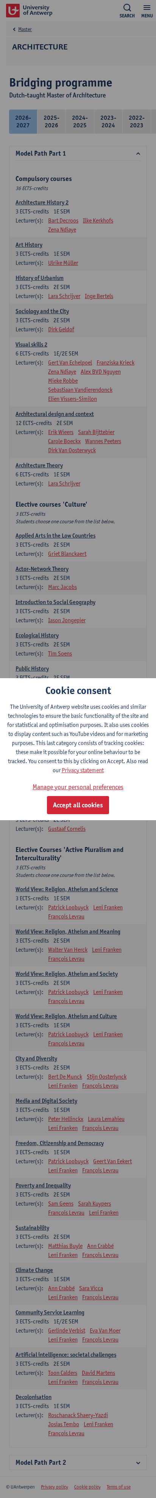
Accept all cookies (78, 805)
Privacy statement (83, 770)
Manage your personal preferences (78, 787)
